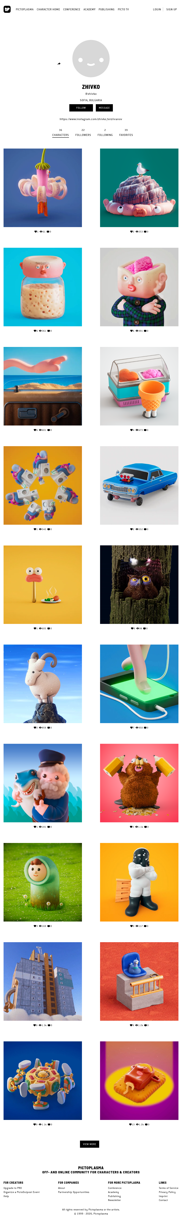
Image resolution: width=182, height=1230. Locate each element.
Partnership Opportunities (73, 1192)
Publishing (107, 9)
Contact (163, 1200)
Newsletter (114, 1200)
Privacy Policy (167, 1192)
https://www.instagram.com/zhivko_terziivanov (91, 119)
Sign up (171, 9)
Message (104, 107)
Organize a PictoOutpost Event (22, 1192)
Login (157, 9)
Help (6, 1196)
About (61, 1188)
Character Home (48, 9)
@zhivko (91, 94)
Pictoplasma (25, 9)
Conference (71, 9)
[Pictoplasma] (7, 9)
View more (89, 1144)
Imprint (163, 1196)
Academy (89, 9)
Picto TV (123, 9)
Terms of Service (168, 1188)
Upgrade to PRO (13, 1188)
